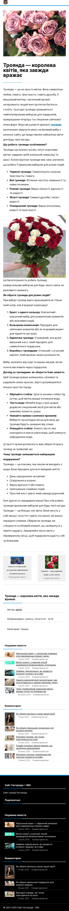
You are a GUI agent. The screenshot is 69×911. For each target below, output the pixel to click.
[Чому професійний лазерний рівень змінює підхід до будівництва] (9, 690)
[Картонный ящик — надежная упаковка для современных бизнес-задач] (9, 654)
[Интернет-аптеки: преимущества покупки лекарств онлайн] (9, 756)
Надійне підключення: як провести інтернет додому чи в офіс (34, 672)
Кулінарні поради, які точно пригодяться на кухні (30, 738)
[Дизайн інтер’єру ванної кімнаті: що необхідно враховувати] (9, 747)
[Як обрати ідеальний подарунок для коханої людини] (9, 729)
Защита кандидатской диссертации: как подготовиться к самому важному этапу (37, 681)
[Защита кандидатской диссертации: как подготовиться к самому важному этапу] (9, 682)
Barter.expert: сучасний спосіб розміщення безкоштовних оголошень (36, 663)
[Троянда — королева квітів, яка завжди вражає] (34, 33)
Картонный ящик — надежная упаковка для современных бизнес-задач (36, 654)
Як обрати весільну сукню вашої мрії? (35, 713)
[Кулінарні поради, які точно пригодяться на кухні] (9, 738)
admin (19, 609)
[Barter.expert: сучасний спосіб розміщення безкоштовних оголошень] (9, 662)
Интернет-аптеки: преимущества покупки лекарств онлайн (33, 755)
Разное (24, 629)
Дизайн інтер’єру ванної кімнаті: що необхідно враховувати (34, 746)
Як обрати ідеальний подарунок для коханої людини (35, 729)
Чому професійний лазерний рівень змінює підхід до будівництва (34, 690)
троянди (56, 124)
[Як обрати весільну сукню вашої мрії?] (9, 719)
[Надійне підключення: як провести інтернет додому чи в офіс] (9, 673)
